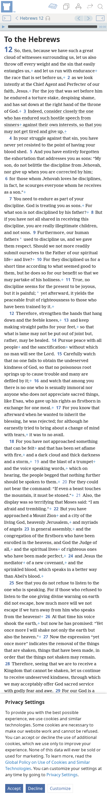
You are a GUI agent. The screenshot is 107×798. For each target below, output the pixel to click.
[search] (100, 7)
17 (59, 408)
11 (68, 280)
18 (12, 441)
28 (8, 664)
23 (27, 529)
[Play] (3, 27)
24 (71, 556)
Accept (14, 788)
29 (58, 691)
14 (54, 340)
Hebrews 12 (31, 18)
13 (66, 320)
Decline (35, 788)
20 (65, 482)
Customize (60, 788)
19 (37, 461)
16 (36, 381)
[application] (53, 27)
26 (48, 616)
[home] (8, 6)
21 (79, 495)
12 (12, 313)
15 (60, 354)
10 (39, 259)
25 (12, 583)
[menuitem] (8, 6)
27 (46, 637)
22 (56, 509)
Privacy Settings (62, 775)
